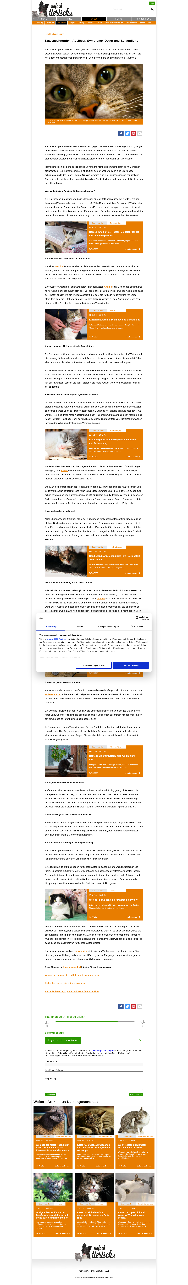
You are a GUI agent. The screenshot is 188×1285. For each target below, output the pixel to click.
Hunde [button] (69, 19)
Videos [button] (142, 23)
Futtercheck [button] (144, 19)
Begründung (50, 1078)
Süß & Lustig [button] (38, 23)
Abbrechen (50, 1095)
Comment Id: (51, 1061)
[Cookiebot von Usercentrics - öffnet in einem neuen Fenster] (137, 618)
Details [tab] (79, 627)
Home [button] (44, 19)
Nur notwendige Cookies (93, 665)
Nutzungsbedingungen (103, 1050)
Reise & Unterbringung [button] (114, 23)
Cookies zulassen (131, 665)
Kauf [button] (100, 23)
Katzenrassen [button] (131, 23)
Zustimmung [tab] (51, 627)
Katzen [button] (94, 19)
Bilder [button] (150, 23)
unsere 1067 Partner (56, 639)
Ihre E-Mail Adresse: (55, 1070)
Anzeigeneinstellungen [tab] (108, 627)
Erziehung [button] (50, 23)
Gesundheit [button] (61, 23)
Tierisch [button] (119, 19)
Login (152, 3)
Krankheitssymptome (54, 34)
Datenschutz (97, 1271)
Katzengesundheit (72, 967)
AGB (107, 1271)
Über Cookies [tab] (137, 627)
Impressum (84, 1271)
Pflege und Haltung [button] (76, 23)
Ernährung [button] (91, 23)
